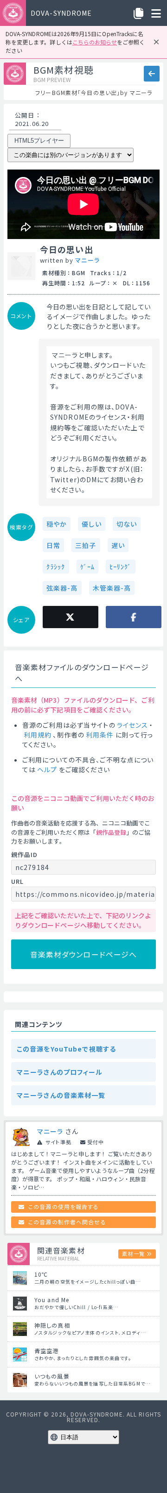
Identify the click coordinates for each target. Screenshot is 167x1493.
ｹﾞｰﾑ (87, 566)
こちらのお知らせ (94, 42)
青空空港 (46, 1350)
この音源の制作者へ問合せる (67, 1222)
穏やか (56, 524)
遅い (118, 545)
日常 (53, 545)
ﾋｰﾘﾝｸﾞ (120, 566)
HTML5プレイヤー (39, 140)
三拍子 (85, 545)
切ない (126, 524)
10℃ (41, 1274)
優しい (91, 524)
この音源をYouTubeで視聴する (66, 1048)
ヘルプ (47, 769)
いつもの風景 (52, 1376)
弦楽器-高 (62, 587)
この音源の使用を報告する (63, 1206)
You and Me (51, 1300)
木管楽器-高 (112, 587)
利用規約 (37, 734)
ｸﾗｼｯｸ (55, 566)
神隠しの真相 (52, 1325)
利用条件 (100, 734)
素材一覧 (133, 1253)
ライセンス (132, 725)
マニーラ (87, 260)
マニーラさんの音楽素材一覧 (61, 1095)
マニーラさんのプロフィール (60, 1072)
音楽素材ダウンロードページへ (83, 954)
